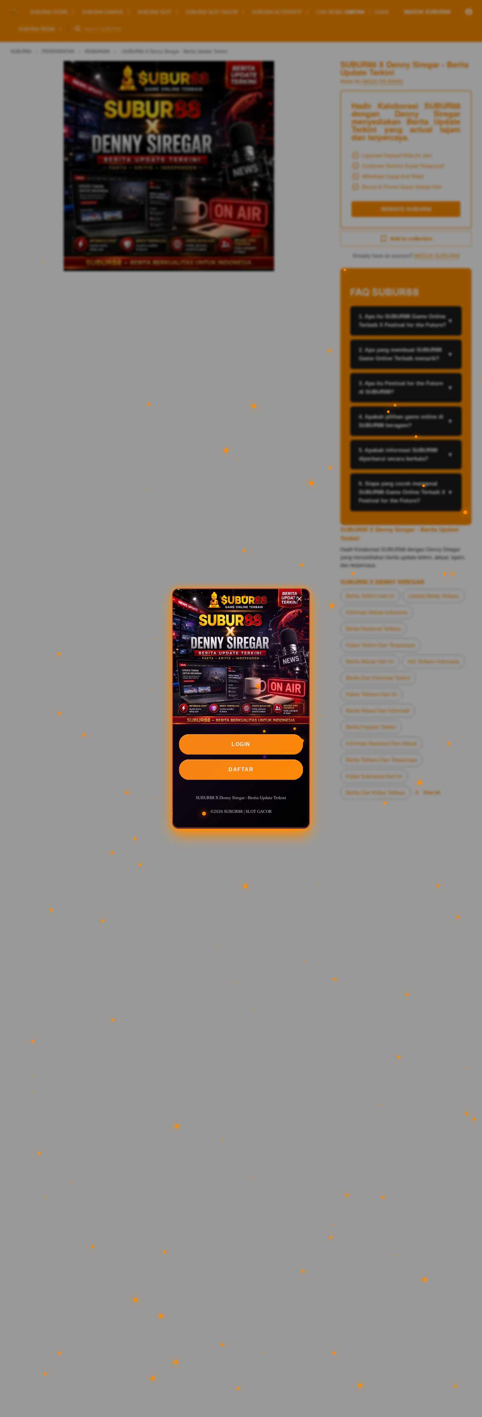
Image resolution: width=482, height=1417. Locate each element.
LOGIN (241, 744)
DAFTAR (241, 769)
